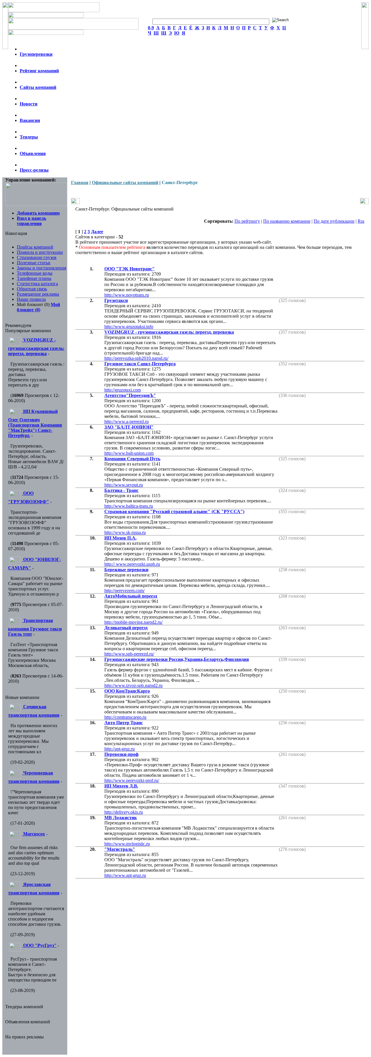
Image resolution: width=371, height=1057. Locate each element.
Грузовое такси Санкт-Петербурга (140, 363)
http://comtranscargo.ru (125, 717)
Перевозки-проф (121, 754)
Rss (361, 221)
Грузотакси (116, 300)
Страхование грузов (37, 257)
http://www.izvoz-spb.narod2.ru (133, 685)
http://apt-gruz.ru (119, 748)
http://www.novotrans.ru (126, 294)
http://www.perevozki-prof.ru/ (131, 780)
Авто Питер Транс (123, 722)
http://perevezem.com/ (124, 590)
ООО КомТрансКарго (127, 691)
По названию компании (286, 221)
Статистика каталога (37, 283)
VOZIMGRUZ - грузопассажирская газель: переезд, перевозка (169, 332)
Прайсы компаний (35, 247)
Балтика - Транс (121, 490)
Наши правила (31, 299)
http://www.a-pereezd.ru (126, 421)
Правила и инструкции (40, 252)
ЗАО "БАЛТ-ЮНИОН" (129, 427)
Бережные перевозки (126, 569)
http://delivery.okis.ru (123, 812)
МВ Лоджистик (120, 817)
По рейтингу (247, 221)
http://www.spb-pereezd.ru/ (129, 653)
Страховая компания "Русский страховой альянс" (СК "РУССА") (174, 511)
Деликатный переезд (126, 627)
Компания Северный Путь (132, 458)
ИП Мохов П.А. (120, 537)
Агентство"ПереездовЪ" (130, 395)
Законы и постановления (41, 267)
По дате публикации (334, 221)
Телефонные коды (34, 273)
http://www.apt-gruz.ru (125, 875)
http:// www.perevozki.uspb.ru (132, 564)
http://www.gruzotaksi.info (128, 326)
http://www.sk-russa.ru (125, 532)
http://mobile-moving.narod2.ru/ (133, 622)
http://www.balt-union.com (129, 453)
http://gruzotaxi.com (122, 389)
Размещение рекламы (38, 294)
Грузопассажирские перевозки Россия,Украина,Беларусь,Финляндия (176, 659)
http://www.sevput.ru (123, 484)
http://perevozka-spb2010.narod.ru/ (136, 358)
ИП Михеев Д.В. (121, 785)
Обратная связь (32, 288)
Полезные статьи (33, 262)
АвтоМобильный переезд (130, 596)
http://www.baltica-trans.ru (128, 506)
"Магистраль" (119, 849)
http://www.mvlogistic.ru (127, 843)
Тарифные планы (34, 278)
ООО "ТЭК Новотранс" (129, 268)
